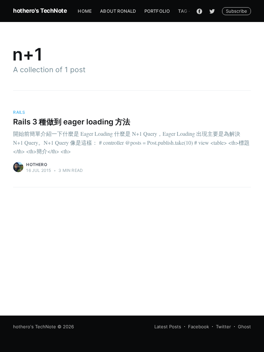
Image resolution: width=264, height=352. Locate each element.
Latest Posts (167, 326)
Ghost (244, 326)
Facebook (198, 326)
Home (85, 11)
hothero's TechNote (40, 10)
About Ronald (118, 11)
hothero (36, 164)
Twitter (223, 326)
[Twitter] (212, 11)
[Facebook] (199, 11)
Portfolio (157, 11)
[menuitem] (85, 11)
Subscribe (236, 11)
